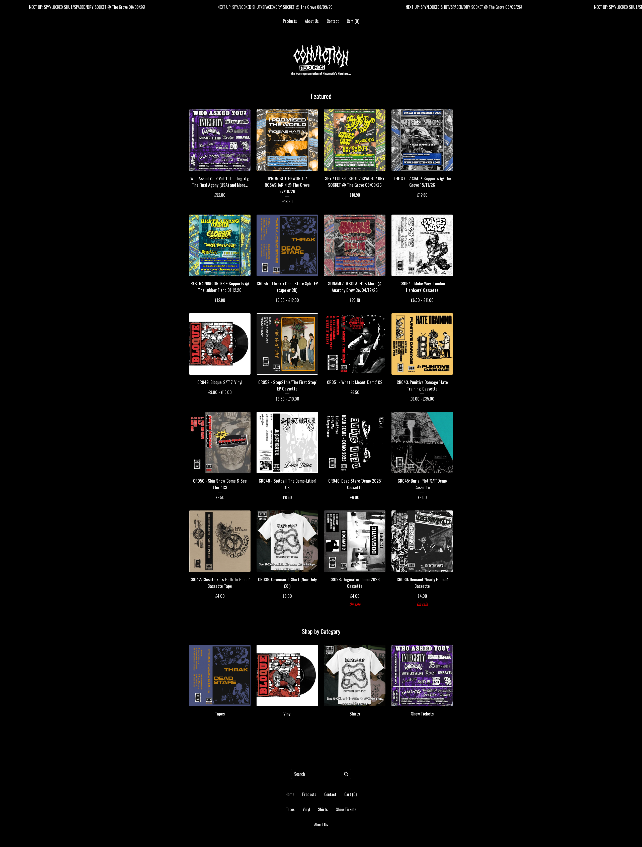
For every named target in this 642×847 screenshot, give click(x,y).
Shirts (323, 809)
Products (290, 21)
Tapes (290, 809)
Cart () (353, 21)
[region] (321, 7)
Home (289, 794)
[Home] (321, 60)
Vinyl (306, 809)
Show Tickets (346, 809)
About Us (312, 21)
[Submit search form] (346, 774)
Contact (333, 21)
